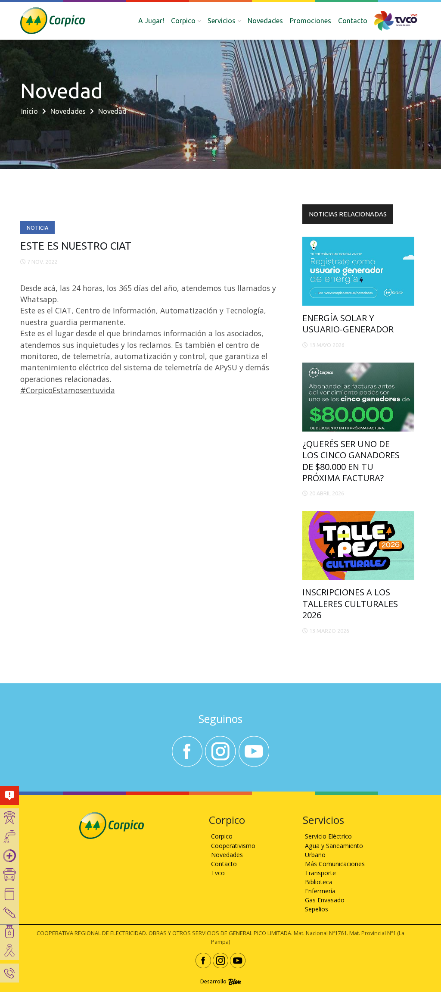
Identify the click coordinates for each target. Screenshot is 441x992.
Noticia (37, 228)
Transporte (320, 873)
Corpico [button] (183, 21)
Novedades (265, 21)
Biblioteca (318, 882)
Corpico (222, 836)
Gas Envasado (325, 900)
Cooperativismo (233, 846)
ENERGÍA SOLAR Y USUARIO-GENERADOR (348, 323)
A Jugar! (151, 21)
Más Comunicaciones (335, 864)
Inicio (29, 111)
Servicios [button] (222, 21)
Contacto (352, 21)
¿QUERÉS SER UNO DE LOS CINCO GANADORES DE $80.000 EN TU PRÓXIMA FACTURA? (351, 461)
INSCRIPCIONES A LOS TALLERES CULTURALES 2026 (350, 603)
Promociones (310, 21)
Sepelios (316, 909)
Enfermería (320, 891)
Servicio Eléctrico (328, 836)
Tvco (218, 873)
